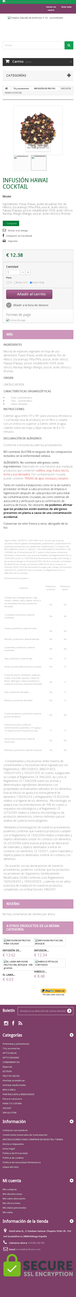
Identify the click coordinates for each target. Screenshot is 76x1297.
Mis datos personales (14, 1207)
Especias (7, 1066)
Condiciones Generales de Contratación (25, 1134)
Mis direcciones (11, 1203)
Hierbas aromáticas (14, 1080)
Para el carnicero (12, 1098)
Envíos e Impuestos (13, 1144)
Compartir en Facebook (19, 235)
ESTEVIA (7, 1071)
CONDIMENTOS (11, 1062)
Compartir (11, 223)
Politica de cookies (13, 1157)
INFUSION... (41, 950)
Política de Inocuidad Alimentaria (22, 1162)
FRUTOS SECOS (11, 1075)
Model (7, 196)
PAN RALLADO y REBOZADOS (18, 1094)
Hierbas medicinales (14, 1085)
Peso (9, 277)
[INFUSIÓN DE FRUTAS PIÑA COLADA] (18, 942)
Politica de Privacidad (15, 1153)
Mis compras (10, 1189)
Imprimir (13, 241)
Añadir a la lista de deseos (30, 305)
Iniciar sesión (66, 6)
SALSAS (7, 1108)
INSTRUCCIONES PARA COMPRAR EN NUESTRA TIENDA (33, 1139)
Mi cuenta (12, 1180)
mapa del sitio (11, 1167)
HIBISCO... (40, 971)
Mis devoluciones (12, 1194)
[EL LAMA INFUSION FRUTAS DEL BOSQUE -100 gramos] (18, 965)
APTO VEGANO (11, 1057)
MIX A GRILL (9, 1089)
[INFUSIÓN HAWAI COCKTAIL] (21, 163)
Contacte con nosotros (51, 8)
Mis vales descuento (14, 1198)
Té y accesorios (21, 88)
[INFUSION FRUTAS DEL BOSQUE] (50, 942)
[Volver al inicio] (6, 88)
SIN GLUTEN (9, 1112)
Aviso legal (9, 1148)
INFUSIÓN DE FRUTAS (44, 88)
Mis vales (8, 1212)
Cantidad (12, 267)
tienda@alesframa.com (28, 1249)
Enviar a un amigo (18, 230)
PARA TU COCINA (12, 1103)
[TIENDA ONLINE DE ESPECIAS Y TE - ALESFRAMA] (38, 24)
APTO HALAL (10, 1053)
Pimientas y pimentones (16, 1043)
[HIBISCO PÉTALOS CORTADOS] (50, 963)
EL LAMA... (9, 974)
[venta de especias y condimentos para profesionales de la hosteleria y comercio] (38, 2)
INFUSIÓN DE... (12, 950)
